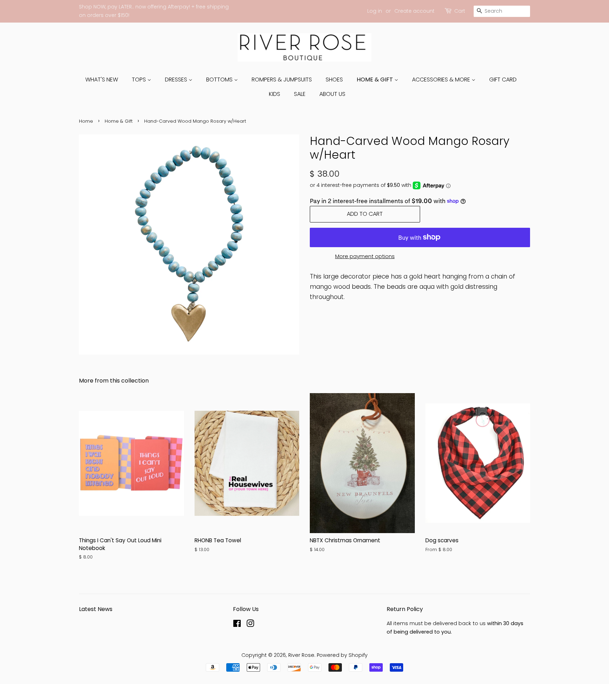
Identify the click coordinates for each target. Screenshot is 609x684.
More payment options (365, 256)
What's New (101, 79)
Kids (274, 94)
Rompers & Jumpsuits (282, 79)
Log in (374, 10)
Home (86, 121)
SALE (300, 94)
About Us (332, 94)
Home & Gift (375, 79)
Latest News (95, 609)
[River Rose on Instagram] (250, 624)
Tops (139, 79)
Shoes (334, 79)
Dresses (177, 79)
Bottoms (220, 79)
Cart (459, 10)
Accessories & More (442, 79)
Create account (414, 10)
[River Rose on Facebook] (237, 624)
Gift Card (503, 79)
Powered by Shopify (342, 655)
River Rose (301, 655)
